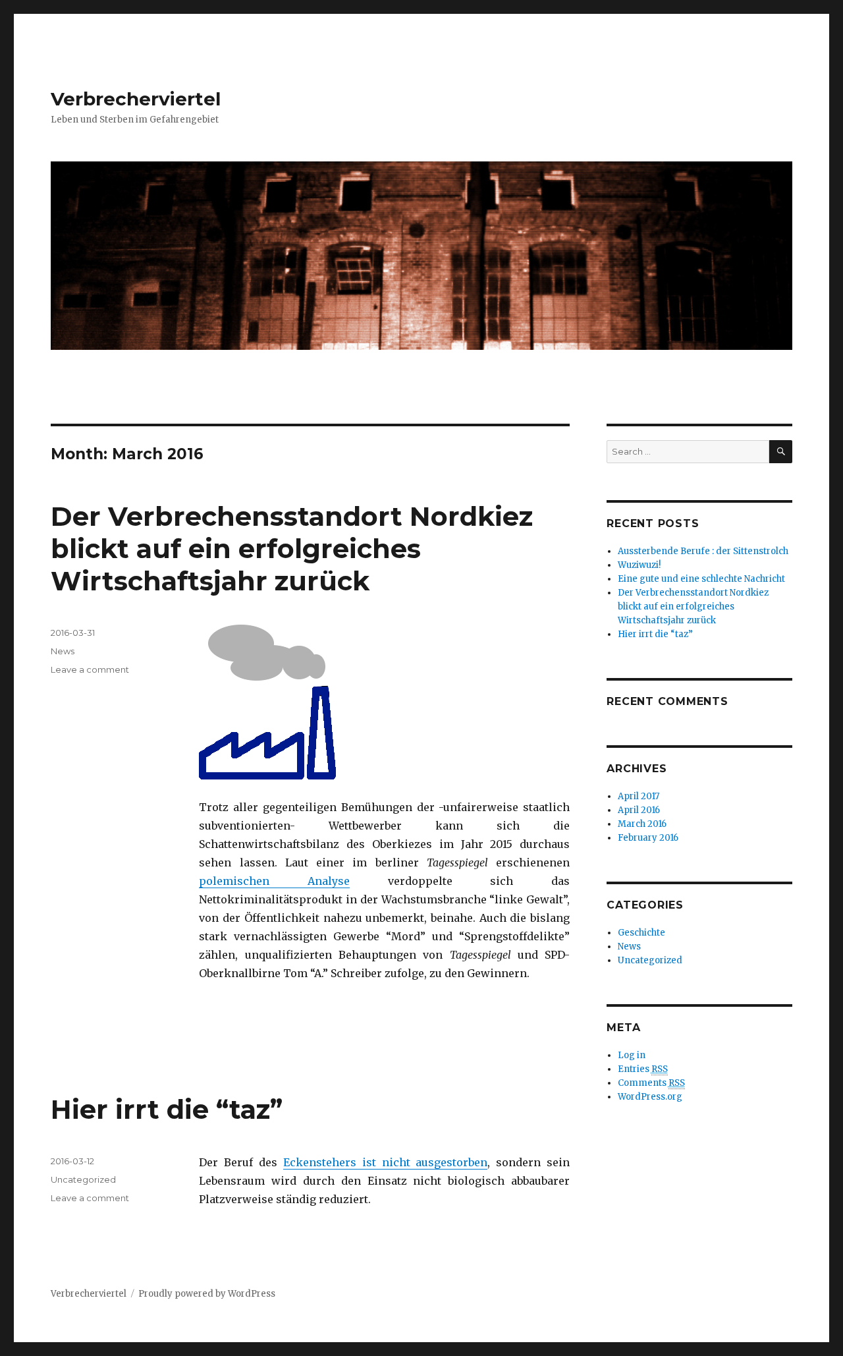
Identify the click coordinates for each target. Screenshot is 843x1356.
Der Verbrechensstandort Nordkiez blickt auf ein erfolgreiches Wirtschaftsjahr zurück (292, 548)
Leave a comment (90, 669)
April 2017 (638, 796)
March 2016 (642, 824)
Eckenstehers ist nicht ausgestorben (385, 1162)
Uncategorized (83, 1179)
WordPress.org (650, 1096)
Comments (651, 1082)
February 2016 (648, 837)
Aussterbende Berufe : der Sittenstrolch (703, 551)
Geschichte (641, 932)
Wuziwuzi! (639, 565)
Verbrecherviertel (136, 99)
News (62, 651)
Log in (631, 1055)
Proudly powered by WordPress (206, 1293)
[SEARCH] (780, 451)
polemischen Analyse (274, 881)
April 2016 (639, 810)
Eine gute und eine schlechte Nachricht (701, 578)
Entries (643, 1069)
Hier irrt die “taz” (167, 1109)
